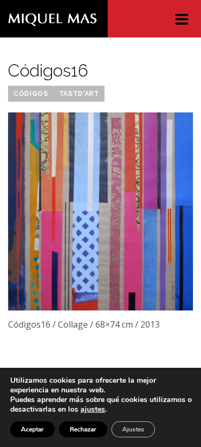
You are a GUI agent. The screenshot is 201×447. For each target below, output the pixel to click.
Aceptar (32, 429)
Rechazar (83, 429)
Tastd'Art (79, 93)
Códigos (30, 93)
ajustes (92, 409)
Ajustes (133, 429)
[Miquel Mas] (52, 18)
